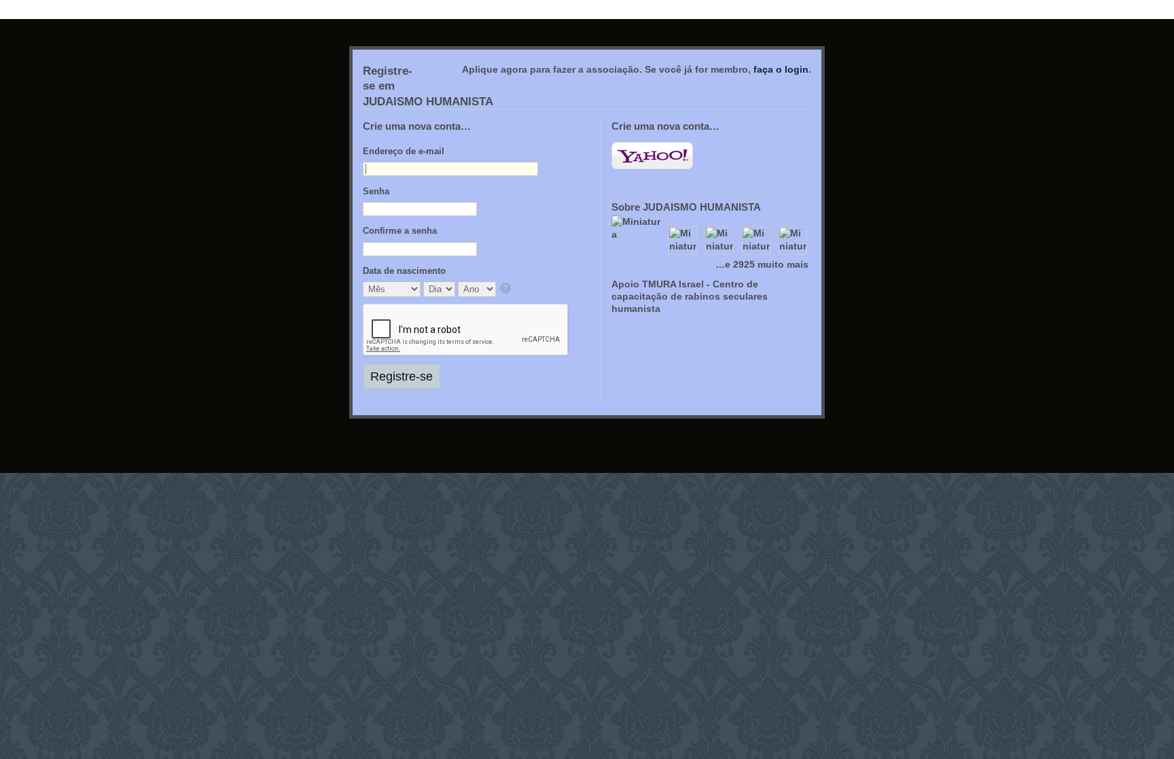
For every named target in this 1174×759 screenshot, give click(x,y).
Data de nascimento (404, 271)
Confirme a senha (400, 231)
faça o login (780, 69)
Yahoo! (652, 155)
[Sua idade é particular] (506, 289)
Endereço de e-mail (403, 151)
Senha (376, 191)
